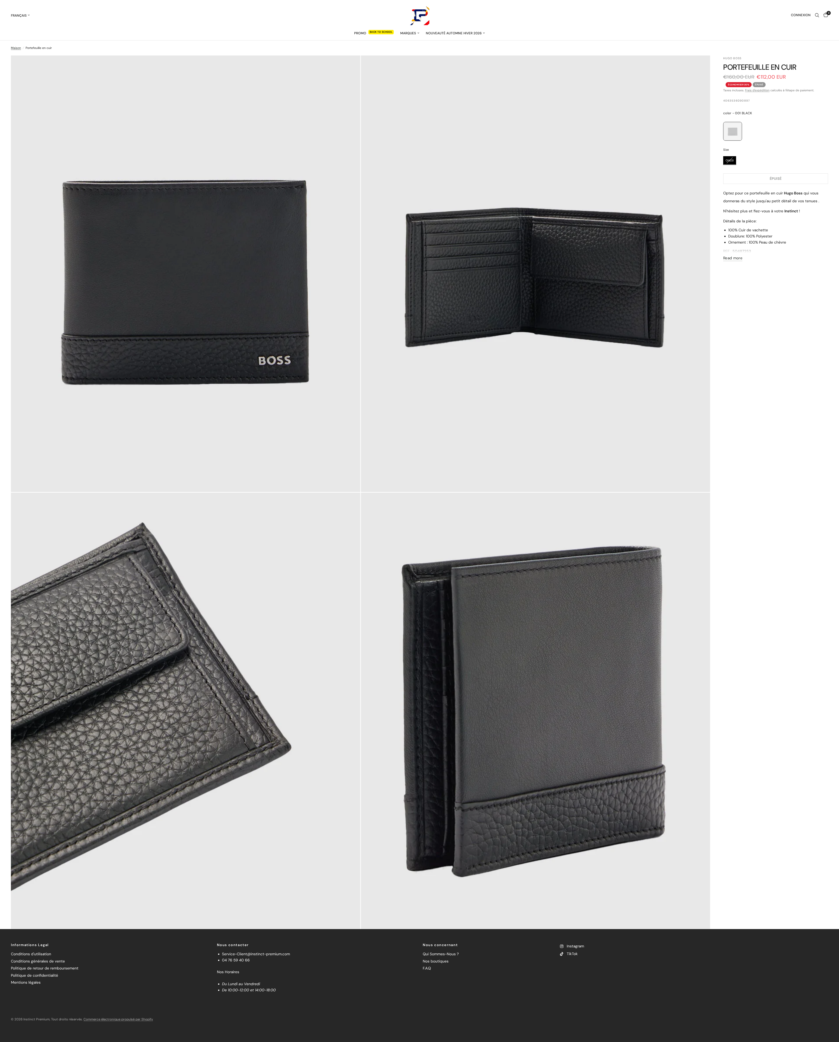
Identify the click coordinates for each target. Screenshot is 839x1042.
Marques (408, 33)
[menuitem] (374, 33)
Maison (16, 48)
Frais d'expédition (757, 90)
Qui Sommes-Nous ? (441, 954)
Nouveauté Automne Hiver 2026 (454, 33)
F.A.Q (427, 968)
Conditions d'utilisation (31, 954)
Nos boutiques (436, 961)
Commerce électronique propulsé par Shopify (118, 1019)
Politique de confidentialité (34, 975)
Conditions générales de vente (38, 961)
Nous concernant (440, 945)
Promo (360, 33)
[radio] (732, 131)
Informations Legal (30, 945)
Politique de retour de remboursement (44, 968)
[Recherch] (817, 15)
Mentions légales (26, 982)
